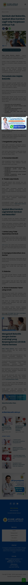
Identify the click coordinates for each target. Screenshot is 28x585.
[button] (14, 292)
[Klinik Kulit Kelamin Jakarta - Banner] (14, 123)
